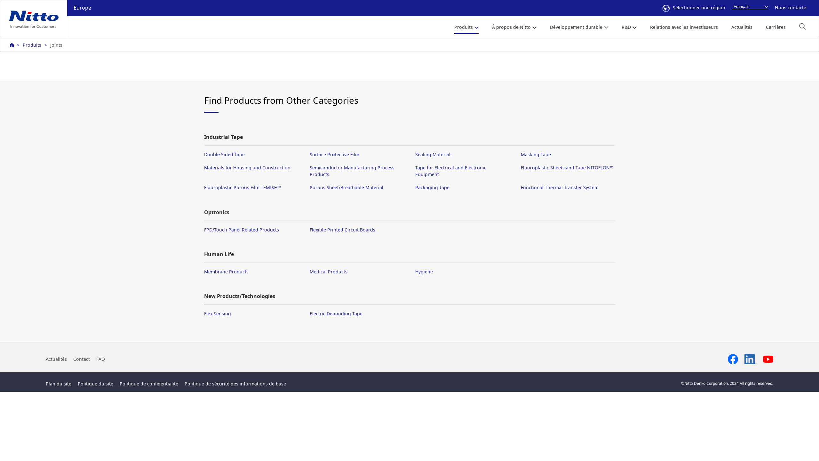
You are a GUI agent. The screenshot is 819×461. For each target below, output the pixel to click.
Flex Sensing (217, 314)
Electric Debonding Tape (336, 314)
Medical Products (328, 272)
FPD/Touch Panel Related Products (241, 230)
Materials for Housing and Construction (247, 168)
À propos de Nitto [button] (511, 27)
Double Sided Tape (224, 154)
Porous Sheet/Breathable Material (346, 187)
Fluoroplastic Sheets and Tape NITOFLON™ (567, 168)
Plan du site (58, 384)
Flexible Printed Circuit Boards (342, 230)
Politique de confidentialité (149, 384)
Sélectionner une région (699, 7)
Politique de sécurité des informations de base (235, 384)
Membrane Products (226, 272)
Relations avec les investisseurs (684, 27)
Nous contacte (790, 7)
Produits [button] (463, 27)
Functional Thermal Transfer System (560, 187)
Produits (32, 45)
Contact (81, 359)
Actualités (741, 27)
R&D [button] (626, 27)
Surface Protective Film (334, 154)
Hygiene (424, 272)
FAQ (100, 359)
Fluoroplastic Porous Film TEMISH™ (242, 187)
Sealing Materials (434, 154)
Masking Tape (536, 154)
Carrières (776, 27)
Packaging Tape (432, 187)
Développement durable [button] (576, 27)
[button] (802, 26)
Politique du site (95, 384)
